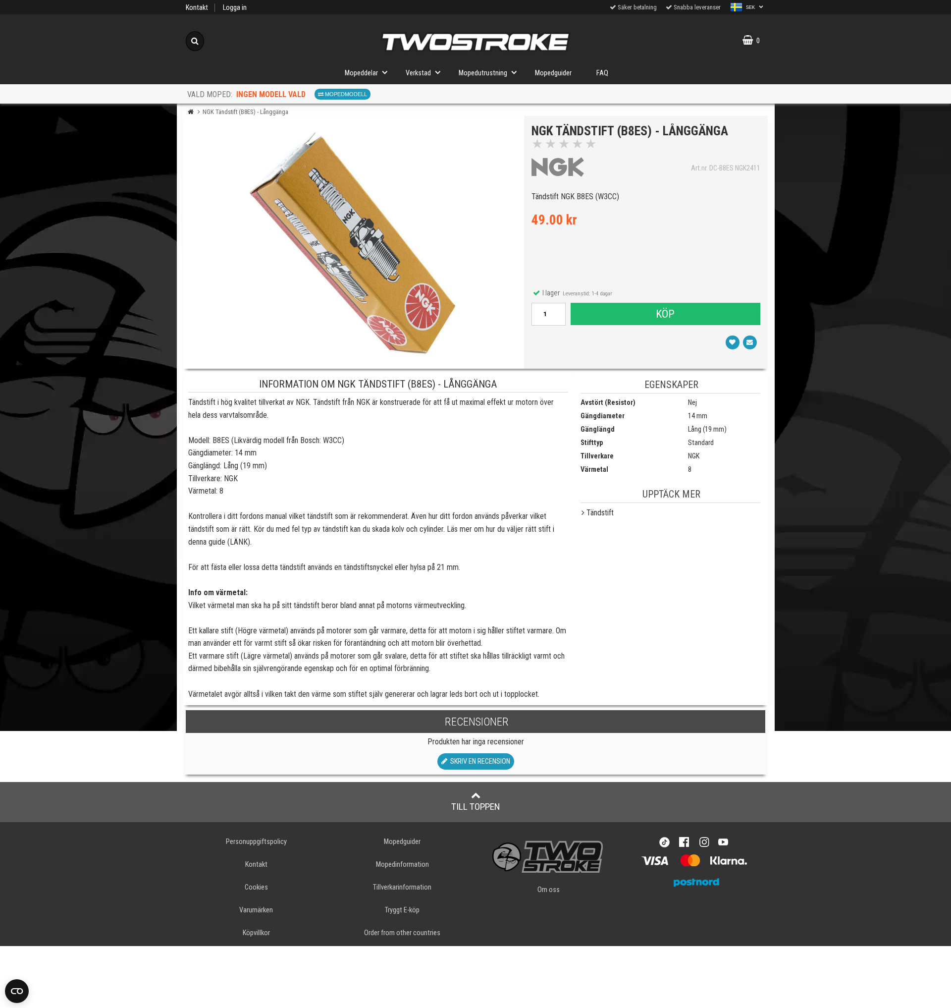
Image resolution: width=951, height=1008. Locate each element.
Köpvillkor (256, 933)
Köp (665, 313)
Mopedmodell (345, 94)
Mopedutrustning (483, 73)
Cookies (256, 887)
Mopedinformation (402, 864)
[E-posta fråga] (750, 342)
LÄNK (239, 542)
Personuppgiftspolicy (256, 842)
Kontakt (197, 7)
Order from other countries (402, 933)
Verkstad (418, 73)
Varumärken (256, 910)
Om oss (548, 890)
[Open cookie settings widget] (17, 991)
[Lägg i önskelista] (733, 342)
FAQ (602, 73)
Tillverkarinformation (402, 887)
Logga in (235, 7)
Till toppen (475, 806)
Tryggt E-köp (402, 910)
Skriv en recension (478, 761)
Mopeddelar (361, 73)
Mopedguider (553, 73)
